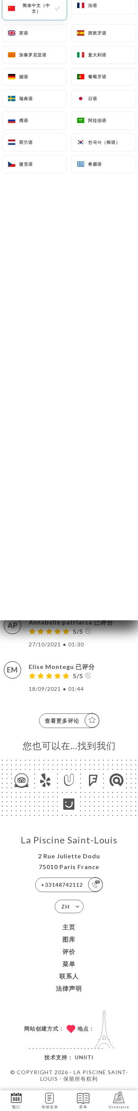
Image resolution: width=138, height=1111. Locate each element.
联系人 (69, 976)
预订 (16, 1106)
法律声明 (69, 988)
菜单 (69, 963)
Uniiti (84, 1057)
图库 (69, 939)
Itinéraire (118, 1106)
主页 (69, 926)
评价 (69, 951)
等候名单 (49, 1106)
